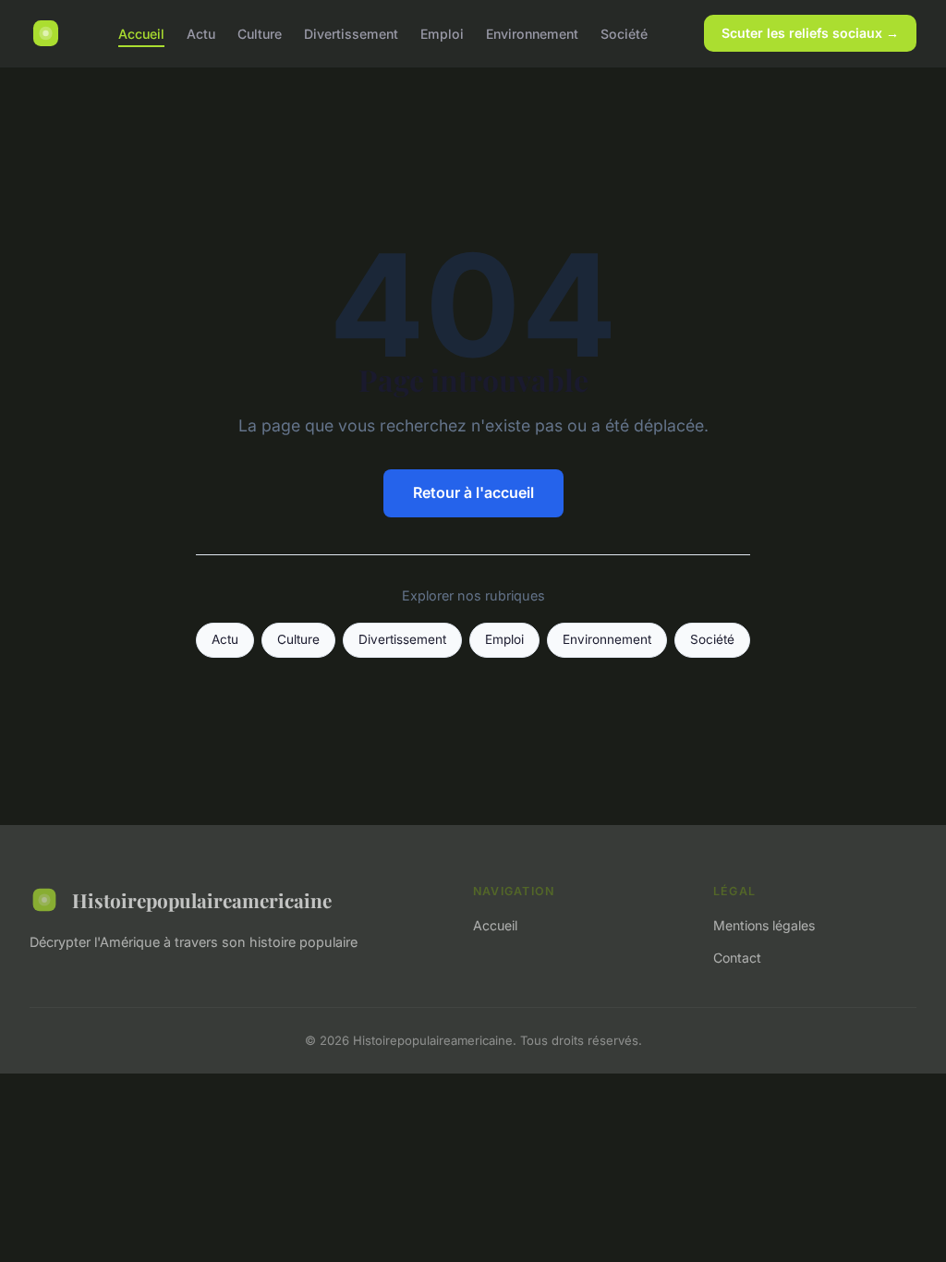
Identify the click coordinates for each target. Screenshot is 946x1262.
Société (624, 33)
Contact (737, 957)
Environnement (532, 33)
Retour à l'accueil (473, 492)
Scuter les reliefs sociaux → (810, 33)
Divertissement (351, 33)
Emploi (442, 33)
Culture (259, 33)
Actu (201, 33)
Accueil (141, 33)
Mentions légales (764, 925)
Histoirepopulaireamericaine (202, 900)
